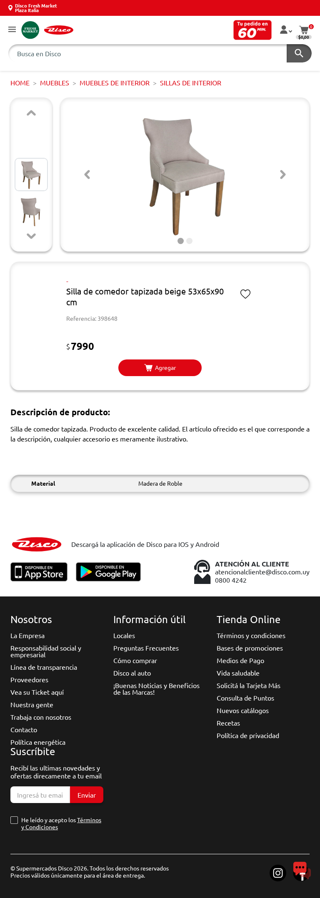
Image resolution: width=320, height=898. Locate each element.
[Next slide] (31, 236)
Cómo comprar (135, 660)
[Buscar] (299, 53)
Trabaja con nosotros (40, 716)
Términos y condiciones (251, 635)
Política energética (37, 741)
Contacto (23, 729)
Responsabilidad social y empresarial (45, 651)
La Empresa (27, 635)
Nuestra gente (31, 704)
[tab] (181, 241)
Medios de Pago (240, 660)
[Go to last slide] (87, 174)
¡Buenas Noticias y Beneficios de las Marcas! (156, 688)
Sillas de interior (190, 82)
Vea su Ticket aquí (37, 691)
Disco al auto (132, 672)
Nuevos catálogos (243, 710)
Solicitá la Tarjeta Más (248, 685)
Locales (124, 635)
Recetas (228, 722)
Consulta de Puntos (245, 697)
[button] (12, 30)
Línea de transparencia (43, 667)
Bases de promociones (250, 647)
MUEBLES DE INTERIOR (115, 82)
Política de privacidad (248, 735)
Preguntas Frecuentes (146, 647)
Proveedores (29, 679)
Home (20, 82)
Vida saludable (238, 672)
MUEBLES (54, 82)
